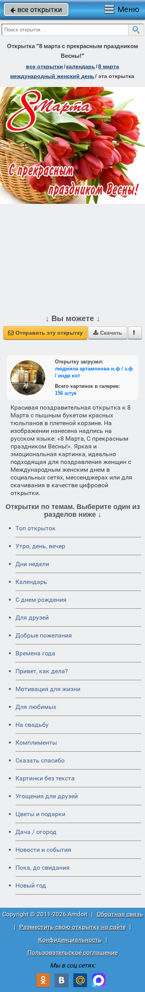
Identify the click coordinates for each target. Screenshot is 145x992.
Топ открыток (35, 528)
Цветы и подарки (40, 814)
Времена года (35, 653)
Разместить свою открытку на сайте (72, 927)
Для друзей (32, 617)
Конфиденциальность (70, 939)
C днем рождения (41, 599)
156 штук (66, 393)
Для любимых (35, 707)
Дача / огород (35, 832)
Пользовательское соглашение (72, 952)
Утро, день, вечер (40, 546)
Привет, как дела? (41, 671)
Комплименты (36, 742)
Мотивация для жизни (47, 689)
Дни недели (32, 564)
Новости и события (43, 849)
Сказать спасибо (40, 760)
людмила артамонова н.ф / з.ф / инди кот (94, 372)
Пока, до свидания (42, 867)
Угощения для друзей (46, 796)
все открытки (36, 9)
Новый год (30, 885)
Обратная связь (120, 914)
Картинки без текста (45, 778)
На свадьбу (32, 724)
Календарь (80, 66)
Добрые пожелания (43, 635)
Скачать (107, 333)
